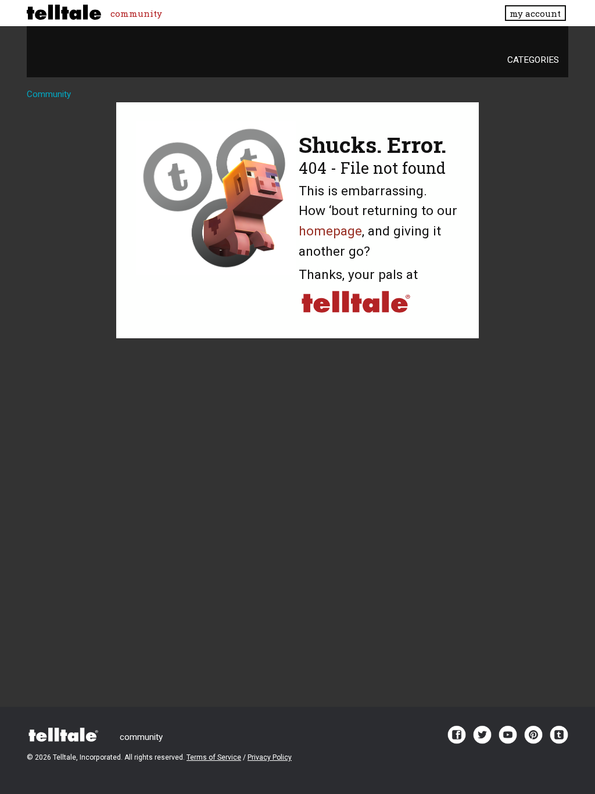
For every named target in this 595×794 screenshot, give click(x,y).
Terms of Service (214, 757)
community (136, 13)
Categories (533, 60)
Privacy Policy (270, 757)
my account (535, 13)
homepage (330, 231)
